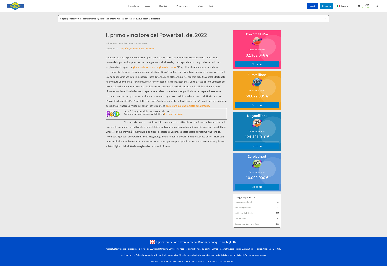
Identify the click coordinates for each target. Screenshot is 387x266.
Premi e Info (182, 5)
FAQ (211, 5)
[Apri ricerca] (377, 6)
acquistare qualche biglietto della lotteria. (188, 105)
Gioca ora (257, 64)
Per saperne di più (173, 114)
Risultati (163, 5)
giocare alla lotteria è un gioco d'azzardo (154, 67)
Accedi (312, 6)
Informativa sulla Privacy (172, 261)
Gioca (147, 5)
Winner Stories (137, 48)
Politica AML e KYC (228, 261)
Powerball (149, 48)
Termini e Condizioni (195, 261)
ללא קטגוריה (122, 48)
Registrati (326, 6)
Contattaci (211, 261)
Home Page (133, 5)
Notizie (200, 5)
